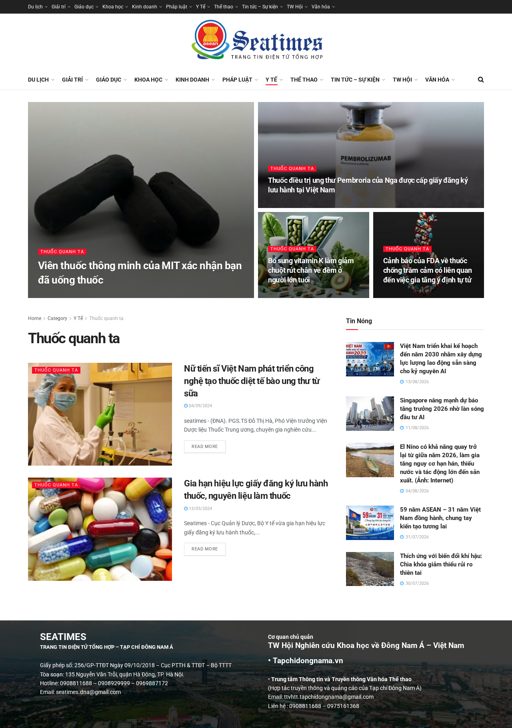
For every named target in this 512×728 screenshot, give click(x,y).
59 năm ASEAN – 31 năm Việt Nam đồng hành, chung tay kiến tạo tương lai (440, 518)
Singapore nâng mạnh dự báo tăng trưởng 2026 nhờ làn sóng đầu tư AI (442, 409)
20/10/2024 (399, 295)
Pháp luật (176, 7)
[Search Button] (481, 80)
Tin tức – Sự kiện (260, 7)
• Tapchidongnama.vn (305, 660)
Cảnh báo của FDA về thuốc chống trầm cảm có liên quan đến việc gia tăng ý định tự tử (427, 270)
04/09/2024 (200, 405)
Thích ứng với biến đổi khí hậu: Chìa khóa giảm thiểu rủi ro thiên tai (441, 564)
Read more (209, 444)
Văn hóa (321, 7)
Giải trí (59, 7)
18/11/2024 (284, 295)
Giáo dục (84, 7)
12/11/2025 (284, 205)
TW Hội (295, 7)
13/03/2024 (200, 508)
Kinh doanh (144, 7)
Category (57, 318)
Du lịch (35, 7)
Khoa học (112, 7)
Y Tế (200, 7)
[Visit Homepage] (256, 42)
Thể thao (223, 7)
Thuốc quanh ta (62, 251)
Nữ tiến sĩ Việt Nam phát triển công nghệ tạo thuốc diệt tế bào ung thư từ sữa (252, 381)
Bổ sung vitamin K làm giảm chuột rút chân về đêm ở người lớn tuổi (311, 270)
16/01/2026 (54, 295)
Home (34, 318)
